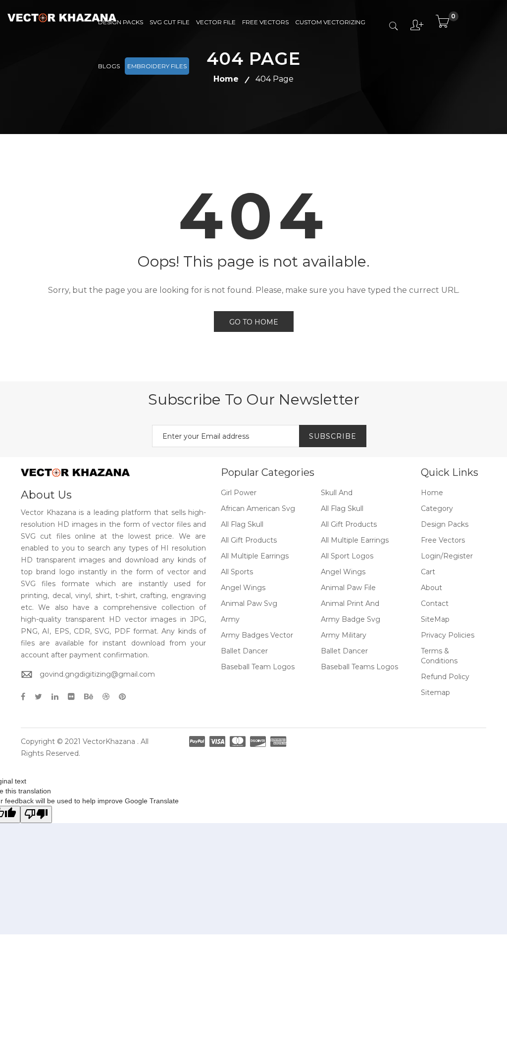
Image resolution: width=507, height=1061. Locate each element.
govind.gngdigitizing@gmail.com (97, 674)
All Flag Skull (342, 508)
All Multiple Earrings (355, 540)
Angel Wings (343, 571)
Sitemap (435, 692)
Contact (435, 603)
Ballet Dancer (244, 650)
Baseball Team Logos (258, 666)
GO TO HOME (253, 322)
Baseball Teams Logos (359, 666)
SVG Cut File (170, 22)
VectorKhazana (109, 741)
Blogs (109, 66)
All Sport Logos (347, 556)
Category (437, 508)
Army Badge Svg (350, 619)
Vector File (216, 22)
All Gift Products (349, 524)
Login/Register (447, 556)
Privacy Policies (447, 635)
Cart (428, 571)
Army (230, 619)
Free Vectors (265, 22)
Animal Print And (350, 603)
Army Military (343, 635)
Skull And (337, 492)
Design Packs (120, 22)
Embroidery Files (157, 66)
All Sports (237, 571)
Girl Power (238, 492)
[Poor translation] (36, 814)
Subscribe (332, 436)
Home (432, 492)
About (431, 587)
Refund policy (445, 676)
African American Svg (258, 508)
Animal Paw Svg (249, 603)
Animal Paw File (348, 587)
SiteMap (435, 619)
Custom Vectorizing (330, 22)
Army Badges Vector (257, 635)
